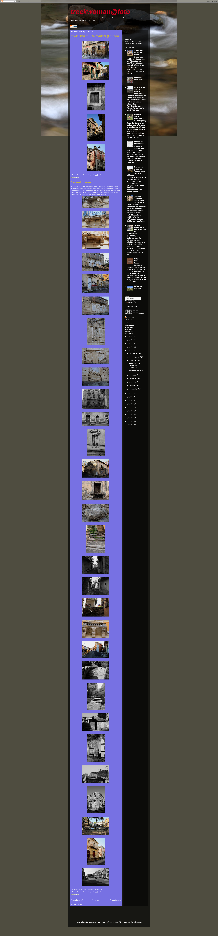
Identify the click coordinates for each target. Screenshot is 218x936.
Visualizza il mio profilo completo (129, 329)
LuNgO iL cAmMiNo (138, 287)
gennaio (134, 389)
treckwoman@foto (100, 11)
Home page (96, 900)
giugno (133, 375)
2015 (130, 414)
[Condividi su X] (75, 177)
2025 (130, 340)
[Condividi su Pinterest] (78, 177)
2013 (130, 421)
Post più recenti (77, 900)
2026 (130, 337)
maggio (133, 379)
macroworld (116, 922)
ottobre (134, 354)
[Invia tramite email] (71, 177)
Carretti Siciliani (138, 79)
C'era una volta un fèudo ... (138, 53)
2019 (130, 401)
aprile (133, 382)
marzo (133, 386)
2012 (130, 425)
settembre (135, 357)
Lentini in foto (81, 182)
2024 (130, 344)
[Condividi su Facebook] (76, 177)
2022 (130, 351)
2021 (130, 394)
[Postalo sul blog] (73, 177)
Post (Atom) (79, 904)
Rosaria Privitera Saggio (130, 320)
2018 (130, 404)
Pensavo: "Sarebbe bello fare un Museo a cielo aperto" (135, 200)
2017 (130, 408)
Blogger (137, 922)
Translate (132, 303)
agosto (133, 361)
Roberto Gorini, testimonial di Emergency (140, 118)
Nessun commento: (105, 175)
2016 (130, 411)
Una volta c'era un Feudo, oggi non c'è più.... (136, 171)
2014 (130, 418)
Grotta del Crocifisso (139, 143)
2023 (130, 347)
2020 (130, 397)
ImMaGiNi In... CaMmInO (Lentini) (95, 36)
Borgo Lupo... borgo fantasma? (138, 262)
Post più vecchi (115, 900)
